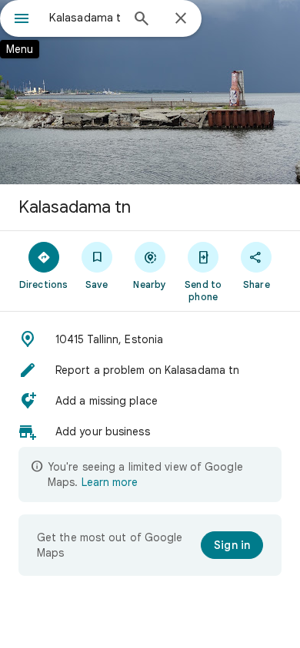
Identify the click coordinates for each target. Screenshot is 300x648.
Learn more (110, 482)
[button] (150, 339)
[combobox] (84, 17)
